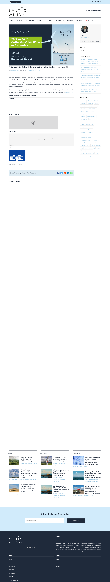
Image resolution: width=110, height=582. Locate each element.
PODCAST (37, 70)
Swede (98, 148)
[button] (96, 20)
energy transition (85, 114)
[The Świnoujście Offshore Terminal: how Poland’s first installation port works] (46, 489)
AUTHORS (31, 70)
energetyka (83, 108)
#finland (90, 100)
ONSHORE (62, 463)
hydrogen (83, 116)
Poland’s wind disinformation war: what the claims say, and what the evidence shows (29, 473)
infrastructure (84, 119)
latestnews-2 (84, 121)
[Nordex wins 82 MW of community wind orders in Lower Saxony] (46, 460)
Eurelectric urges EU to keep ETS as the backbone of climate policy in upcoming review (28, 488)
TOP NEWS (96, 481)
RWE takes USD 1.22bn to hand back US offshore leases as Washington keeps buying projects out (92, 460)
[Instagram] (34, 547)
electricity (96, 106)
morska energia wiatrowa (87, 124)
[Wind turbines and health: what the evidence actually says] (14, 460)
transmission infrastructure (87, 153)
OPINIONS (34, 463)
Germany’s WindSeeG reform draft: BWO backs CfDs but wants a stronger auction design (93, 474)
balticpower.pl (69, 92)
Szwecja (83, 150)
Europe (92, 114)
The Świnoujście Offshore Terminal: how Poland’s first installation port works (61, 488)
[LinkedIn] (32, 547)
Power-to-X (95, 140)
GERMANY (56, 463)
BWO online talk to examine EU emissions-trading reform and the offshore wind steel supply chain (89, 61)
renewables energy (85, 145)
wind (97, 153)
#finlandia (95, 100)
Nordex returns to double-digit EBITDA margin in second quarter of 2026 (90, 69)
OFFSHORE (56, 479)
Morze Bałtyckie (84, 127)
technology (89, 150)
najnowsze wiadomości (86, 129)
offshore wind (84, 135)
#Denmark (83, 100)
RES (82, 148)
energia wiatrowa (92, 108)
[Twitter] (27, 547)
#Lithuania (90, 103)
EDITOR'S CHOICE (26, 463)
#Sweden (83, 106)
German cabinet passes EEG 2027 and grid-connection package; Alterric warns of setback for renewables (92, 489)
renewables (94, 142)
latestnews (91, 119)
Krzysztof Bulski (14, 70)
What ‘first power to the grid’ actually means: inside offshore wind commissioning (61, 472)
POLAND (23, 465)
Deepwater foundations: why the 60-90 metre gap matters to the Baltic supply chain (90, 77)
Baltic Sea (89, 106)
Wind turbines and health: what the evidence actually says (28, 459)
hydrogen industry (91, 116)
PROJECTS (56, 465)
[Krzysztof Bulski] (84, 26)
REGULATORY (18, 494)
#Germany (83, 103)
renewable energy (85, 142)
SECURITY (33, 479)
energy (92, 111)
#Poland (96, 103)
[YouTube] (30, 547)
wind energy (88, 156)
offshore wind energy (86, 137)
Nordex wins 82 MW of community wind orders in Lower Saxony (60, 459)
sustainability (92, 148)
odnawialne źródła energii (87, 132)
